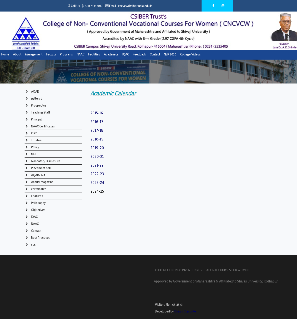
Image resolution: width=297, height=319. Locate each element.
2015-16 (96, 112)
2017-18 (96, 130)
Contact (155, 54)
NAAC (80, 54)
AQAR (34, 91)
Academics (111, 54)
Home (5, 54)
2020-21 (97, 156)
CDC (33, 133)
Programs (66, 54)
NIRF (33, 154)
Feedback (139, 54)
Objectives (37, 210)
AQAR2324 (37, 175)
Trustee (36, 140)
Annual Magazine (41, 182)
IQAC (125, 54)
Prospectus (38, 105)
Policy (34, 147)
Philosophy (38, 203)
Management (33, 54)
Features (36, 196)
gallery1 (36, 98)
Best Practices (40, 237)
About (17, 54)
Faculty (51, 54)
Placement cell (40, 168)
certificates (38, 189)
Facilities (94, 54)
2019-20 (97, 147)
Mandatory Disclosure (45, 161)
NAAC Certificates (42, 126)
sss (33, 244)
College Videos (190, 54)
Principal (36, 119)
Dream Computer (185, 311)
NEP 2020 (170, 54)
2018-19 (96, 139)
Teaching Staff (40, 112)
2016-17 (96, 121)
